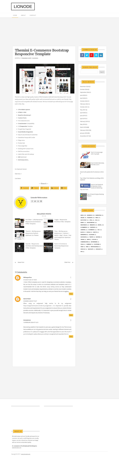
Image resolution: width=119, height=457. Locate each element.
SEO (99, 229)
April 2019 (83, 118)
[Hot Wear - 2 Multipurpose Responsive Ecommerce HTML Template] (19, 223)
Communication (85, 241)
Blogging (91, 234)
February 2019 (84, 121)
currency (89, 244)
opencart (98, 249)
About (23, 15)
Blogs (82, 232)
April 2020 (83, 113)
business (89, 215)
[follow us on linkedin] (101, 55)
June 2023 (82, 95)
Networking (94, 241)
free (96, 217)
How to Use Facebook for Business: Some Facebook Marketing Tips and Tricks (91, 187)
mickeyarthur (27, 277)
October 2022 (84, 101)
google (88, 232)
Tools (82, 244)
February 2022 (84, 104)
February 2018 (84, 130)
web (87, 246)
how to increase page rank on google (97, 153)
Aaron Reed (26, 299)
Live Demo (18, 178)
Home (15, 15)
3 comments (35, 58)
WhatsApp (90, 249)
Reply (71, 294)
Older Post (67, 262)
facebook (89, 217)
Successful (84, 237)
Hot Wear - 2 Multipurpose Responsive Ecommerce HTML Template (34, 221)
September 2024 (84, 92)
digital (100, 224)
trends (82, 239)
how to (95, 232)
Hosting (98, 237)
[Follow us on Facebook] (82, 55)
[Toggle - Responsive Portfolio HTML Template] (48, 223)
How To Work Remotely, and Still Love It (97, 163)
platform (96, 244)
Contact (33, 15)
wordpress (84, 234)
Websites (92, 224)
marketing (98, 215)
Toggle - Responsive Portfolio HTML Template (62, 220)
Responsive (84, 224)
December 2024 (84, 86)
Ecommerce (91, 229)
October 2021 (84, 107)
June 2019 (82, 115)
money (82, 222)
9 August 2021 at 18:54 (30, 280)
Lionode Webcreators (39, 198)
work (88, 239)
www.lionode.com (16, 448)
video (82, 246)
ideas (82, 215)
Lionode (23, 6)
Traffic (91, 237)
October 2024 (84, 89)
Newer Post (21, 262)
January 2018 (83, 133)
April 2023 (83, 98)
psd (82, 251)
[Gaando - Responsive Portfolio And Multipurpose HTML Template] (19, 247)
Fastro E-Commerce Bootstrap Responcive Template (61, 246)
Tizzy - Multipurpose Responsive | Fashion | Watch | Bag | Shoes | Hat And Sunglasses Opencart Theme (62, 235)
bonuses (69, 327)
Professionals (95, 246)
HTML (91, 220)
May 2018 (82, 124)
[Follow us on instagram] (96, 55)
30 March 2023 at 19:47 (30, 301)
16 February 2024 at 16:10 (30, 322)
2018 (96, 220)
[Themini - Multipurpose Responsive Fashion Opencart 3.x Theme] (19, 234)
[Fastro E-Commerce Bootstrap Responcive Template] (48, 247)
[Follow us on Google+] (91, 55)
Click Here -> (18, 174)
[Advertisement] (59, 31)
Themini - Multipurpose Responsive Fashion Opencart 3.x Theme (33, 233)
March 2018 (83, 127)
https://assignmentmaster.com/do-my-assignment (37, 306)
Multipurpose (90, 222)
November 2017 (84, 136)
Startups (92, 227)
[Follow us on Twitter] (87, 55)
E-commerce (84, 227)
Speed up (83, 249)
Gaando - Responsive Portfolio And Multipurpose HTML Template (34, 246)
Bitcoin (94, 239)
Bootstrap (83, 220)
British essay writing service (51, 287)
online (82, 217)
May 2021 (82, 110)
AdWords (83, 229)
